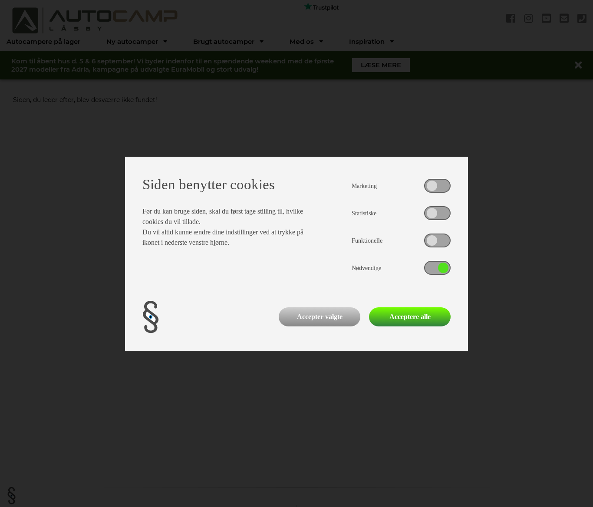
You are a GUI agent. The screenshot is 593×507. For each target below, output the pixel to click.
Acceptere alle (410, 316)
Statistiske (364, 213)
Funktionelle (367, 240)
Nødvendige (366, 268)
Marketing (364, 186)
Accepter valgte (320, 316)
